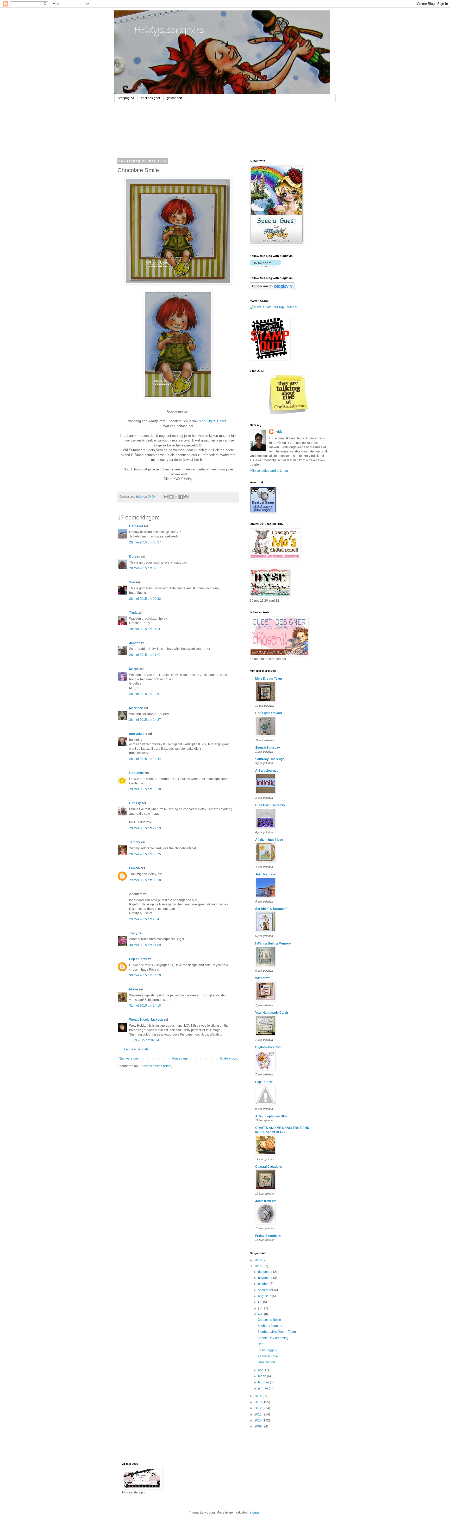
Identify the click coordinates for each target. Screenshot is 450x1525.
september (266, 1290)
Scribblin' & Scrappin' (271, 909)
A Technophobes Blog (271, 1116)
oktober (264, 1284)
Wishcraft (262, 978)
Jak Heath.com (266, 874)
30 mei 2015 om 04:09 (145, 945)
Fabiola (134, 868)
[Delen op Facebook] (181, 496)
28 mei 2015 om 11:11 (144, 629)
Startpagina (126, 98)
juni (261, 1308)
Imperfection (266, 1362)
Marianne (136, 708)
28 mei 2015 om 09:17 (145, 568)
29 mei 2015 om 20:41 (145, 919)
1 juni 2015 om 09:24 (144, 1040)
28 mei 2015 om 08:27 (145, 542)
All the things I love (269, 840)
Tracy (133, 933)
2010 (258, 1420)
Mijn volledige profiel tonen (269, 471)
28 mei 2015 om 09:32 (145, 599)
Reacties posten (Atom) (155, 1066)
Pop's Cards (138, 959)
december (265, 1272)
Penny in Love (268, 1356)
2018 (258, 1260)
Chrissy (135, 803)
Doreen (134, 556)
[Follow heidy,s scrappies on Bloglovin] (265, 266)
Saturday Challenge (269, 759)
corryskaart (138, 734)
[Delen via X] (176, 496)
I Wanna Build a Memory (273, 943)
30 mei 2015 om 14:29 (145, 975)
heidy (278, 431)
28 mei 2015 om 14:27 (145, 720)
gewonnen (174, 98)
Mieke (133, 989)
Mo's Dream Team (268, 678)
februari (264, 1382)
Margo (134, 669)
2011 (258, 1414)
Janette (134, 643)
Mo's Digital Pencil (213, 421)
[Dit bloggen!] (171, 496)
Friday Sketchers (268, 1236)
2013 (258, 1402)
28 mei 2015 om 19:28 (145, 789)
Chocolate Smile (269, 1320)
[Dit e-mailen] (166, 496)
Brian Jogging (267, 1350)
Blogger (254, 1512)
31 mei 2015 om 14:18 (145, 1005)
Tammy (134, 842)
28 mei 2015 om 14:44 (145, 759)
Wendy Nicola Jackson (146, 1019)
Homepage (180, 1058)
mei (261, 1314)
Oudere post (229, 1058)
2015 (258, 1266)
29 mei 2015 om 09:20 (145, 880)
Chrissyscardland (268, 713)
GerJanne (136, 773)
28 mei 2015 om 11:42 (145, 655)
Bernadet (136, 526)
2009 (258, 1426)
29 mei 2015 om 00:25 (145, 854)
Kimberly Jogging (270, 1326)
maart (262, 1376)
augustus (265, 1296)
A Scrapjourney (266, 770)
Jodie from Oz (265, 1201)
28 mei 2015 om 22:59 (145, 828)
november (265, 1278)
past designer (150, 98)
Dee (261, 1344)
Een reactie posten (137, 1049)
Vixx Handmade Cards (272, 1012)
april (261, 1370)
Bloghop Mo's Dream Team (277, 1332)
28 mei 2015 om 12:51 (145, 694)
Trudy (133, 612)
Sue (132, 582)
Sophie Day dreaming (273, 1338)
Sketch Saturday (267, 747)
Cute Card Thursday (270, 805)
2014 (258, 1396)
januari (263, 1388)
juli (260, 1302)
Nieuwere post (129, 1058)
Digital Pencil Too (267, 1047)
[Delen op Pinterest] (186, 496)
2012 (258, 1408)
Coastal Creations (268, 1167)
